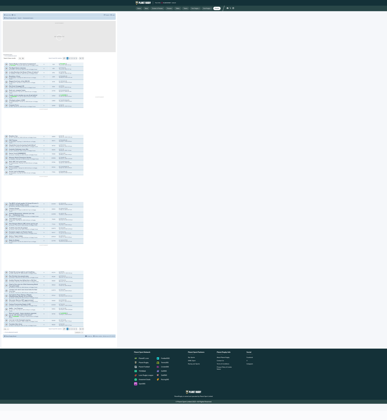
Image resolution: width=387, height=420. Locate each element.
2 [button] (69, 58)
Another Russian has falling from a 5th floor (22, 280)
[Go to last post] (66, 63)
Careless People (14, 208)
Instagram (250, 364)
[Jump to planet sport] (166, 3)
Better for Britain (14, 240)
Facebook (250, 357)
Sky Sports (191, 357)
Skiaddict (13, 159)
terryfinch (13, 301)
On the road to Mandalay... (17, 171)
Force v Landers (14, 166)
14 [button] (80, 58)
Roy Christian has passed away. (19, 276)
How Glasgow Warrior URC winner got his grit (23, 223)
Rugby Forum (35, 65)
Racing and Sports (194, 364)
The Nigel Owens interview (17, 68)
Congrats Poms (14, 105)
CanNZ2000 (14, 96)
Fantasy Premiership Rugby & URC (20, 304)
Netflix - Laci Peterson (16, 308)
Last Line (13, 309)
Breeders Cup (13, 136)
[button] (64, 58)
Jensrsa (13, 206)
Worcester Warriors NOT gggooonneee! (21, 300)
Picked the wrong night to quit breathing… (22, 272)
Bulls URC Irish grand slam (17, 161)
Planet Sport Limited (206, 396)
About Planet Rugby (223, 357)
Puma (12, 305)
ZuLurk (12, 154)
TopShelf (13, 73)
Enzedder (13, 65)
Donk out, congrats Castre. (17, 90)
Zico (12, 137)
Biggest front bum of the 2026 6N (19, 81)
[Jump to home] (143, 3)
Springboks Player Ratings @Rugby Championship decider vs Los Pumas (21, 295)
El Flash (13, 69)
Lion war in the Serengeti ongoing (19, 320)
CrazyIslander (14, 168)
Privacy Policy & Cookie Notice (224, 368)
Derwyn (13, 233)
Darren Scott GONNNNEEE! (17, 153)
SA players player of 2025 (17, 100)
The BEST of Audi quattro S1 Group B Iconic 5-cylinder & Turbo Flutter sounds (23, 204)
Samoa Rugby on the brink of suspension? (22, 64)
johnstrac (13, 220)
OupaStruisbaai (14, 101)
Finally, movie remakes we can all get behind (23, 95)
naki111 (12, 237)
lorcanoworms (14, 91)
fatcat (12, 325)
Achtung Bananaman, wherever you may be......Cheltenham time (21, 214)
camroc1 (13, 216)
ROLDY (12, 146)
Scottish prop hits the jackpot (18, 228)
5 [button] (76, 58)
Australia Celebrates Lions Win (18, 149)
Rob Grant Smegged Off (16, 86)
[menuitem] (14, 15)
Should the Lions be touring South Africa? (22, 145)
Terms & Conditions (223, 364)
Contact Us (220, 360)
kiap (12, 106)
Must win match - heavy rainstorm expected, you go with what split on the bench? (23, 314)
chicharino (13, 82)
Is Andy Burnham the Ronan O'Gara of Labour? (24, 72)
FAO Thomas (13, 140)
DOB (12, 87)
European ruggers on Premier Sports (20, 232)
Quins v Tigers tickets (16, 236)
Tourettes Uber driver (15, 324)
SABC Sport (192, 360)
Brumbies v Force (14, 76)
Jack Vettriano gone (15, 219)
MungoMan (13, 77)
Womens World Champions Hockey (20, 157)
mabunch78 (14, 210)
